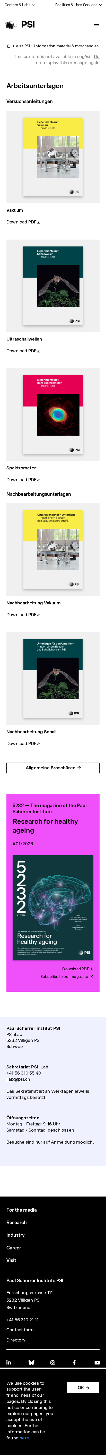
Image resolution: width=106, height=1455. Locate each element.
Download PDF (21, 221)
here (24, 1437)
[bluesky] (31, 1362)
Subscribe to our (64, 976)
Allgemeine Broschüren (50, 767)
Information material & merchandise (66, 46)
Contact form (20, 1329)
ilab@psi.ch (18, 1079)
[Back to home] (19, 24)
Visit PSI (23, 46)
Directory (15, 1340)
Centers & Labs (18, 5)
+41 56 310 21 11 (22, 1319)
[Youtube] (97, 1362)
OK (81, 1387)
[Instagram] (53, 1362)
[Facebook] (75, 1362)
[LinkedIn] (9, 1362)
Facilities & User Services (76, 5)
